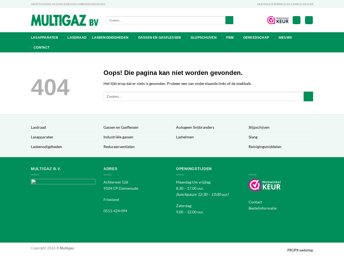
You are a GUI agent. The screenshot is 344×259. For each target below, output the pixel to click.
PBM (230, 37)
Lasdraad (77, 37)
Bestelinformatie (263, 208)
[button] (296, 20)
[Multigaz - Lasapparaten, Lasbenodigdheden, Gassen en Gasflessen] (64, 20)
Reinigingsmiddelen (265, 146)
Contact (42, 47)
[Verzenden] (229, 20)
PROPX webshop (300, 250)
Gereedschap (256, 37)
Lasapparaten (44, 37)
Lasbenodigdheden (110, 37)
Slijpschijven (204, 37)
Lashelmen (185, 137)
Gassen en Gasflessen (159, 37)
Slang (253, 137)
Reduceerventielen (119, 146)
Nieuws (285, 37)
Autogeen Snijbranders (195, 127)
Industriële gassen (118, 137)
